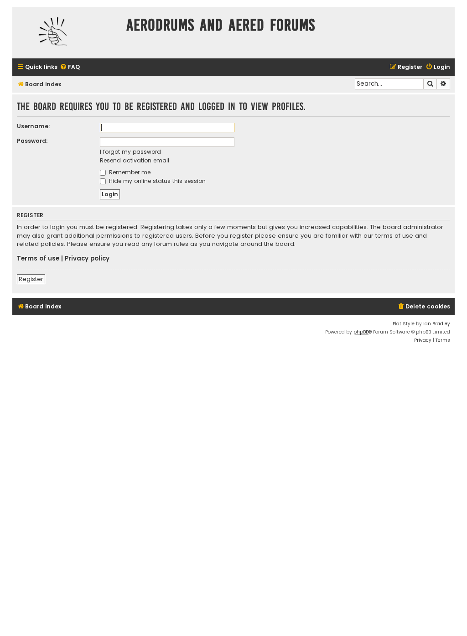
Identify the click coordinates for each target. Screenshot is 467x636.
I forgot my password (130, 151)
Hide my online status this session (156, 181)
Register (31, 279)
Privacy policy (87, 259)
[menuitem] (70, 67)
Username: (33, 126)
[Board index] (67, 32)
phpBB (360, 331)
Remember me (128, 172)
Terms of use (38, 259)
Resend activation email (134, 160)
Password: (32, 141)
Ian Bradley (436, 323)
